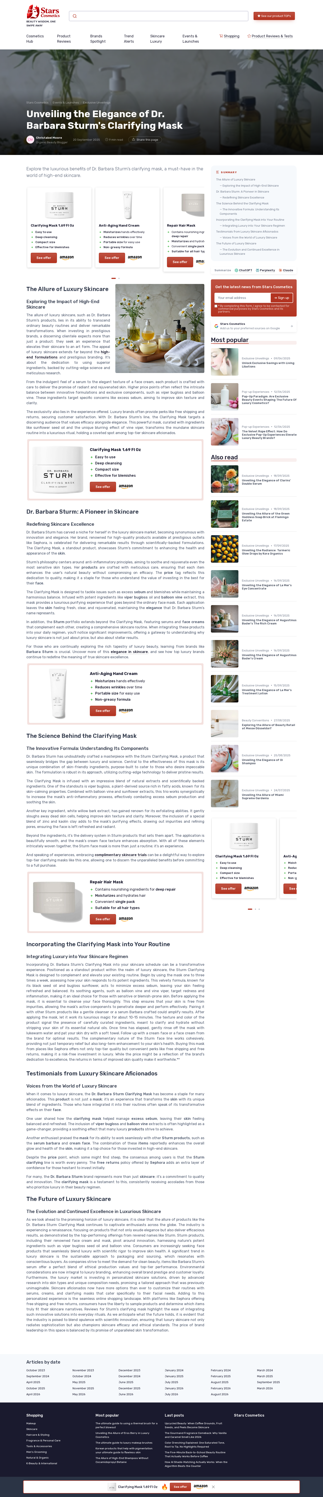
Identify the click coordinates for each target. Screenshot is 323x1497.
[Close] (241, 659)
